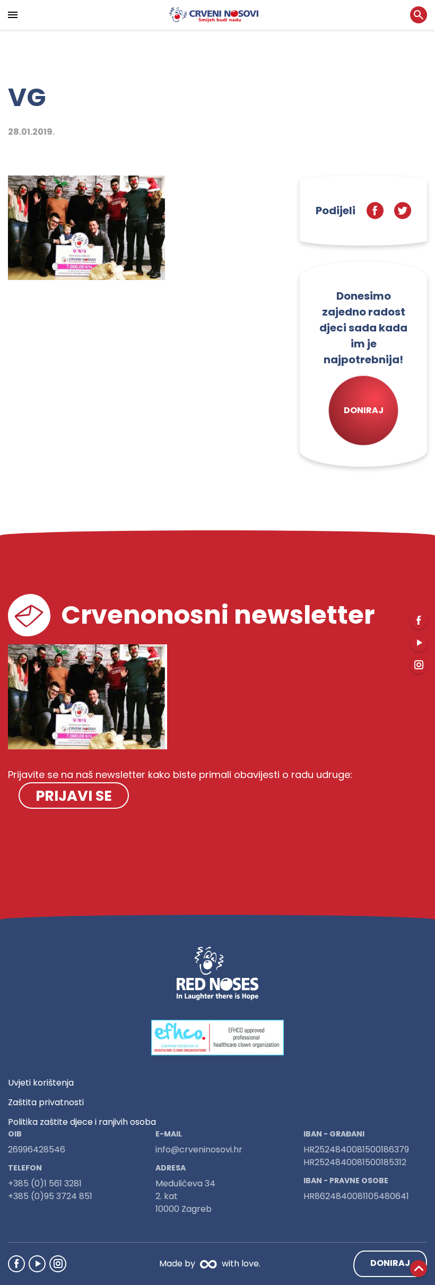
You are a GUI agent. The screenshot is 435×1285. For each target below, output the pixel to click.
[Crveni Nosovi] (214, 15)
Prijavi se (74, 796)
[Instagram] (57, 1263)
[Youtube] (37, 1263)
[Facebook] (16, 1263)
